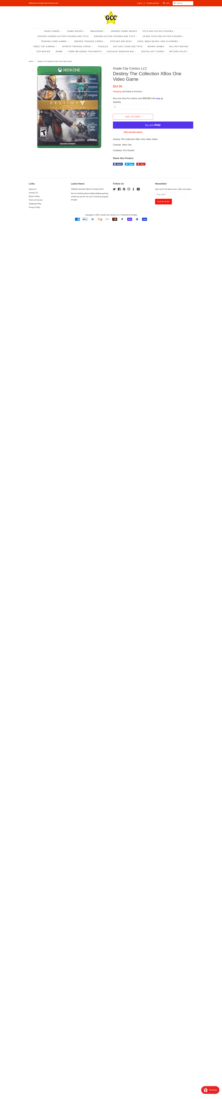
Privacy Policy (34, 207)
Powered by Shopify (129, 215)
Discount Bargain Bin (121, 51)
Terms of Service (36, 200)
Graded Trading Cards (89, 41)
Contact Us (33, 193)
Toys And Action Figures (158, 31)
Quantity (117, 102)
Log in (139, 3)
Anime (59, 51)
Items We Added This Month (85, 51)
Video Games (52, 31)
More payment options (133, 132)
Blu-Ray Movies (178, 46)
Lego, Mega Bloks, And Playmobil (158, 41)
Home (31, 61)
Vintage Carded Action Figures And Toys (63, 36)
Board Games (156, 46)
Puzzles (103, 46)
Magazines (97, 31)
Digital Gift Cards (152, 51)
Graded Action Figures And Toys (115, 36)
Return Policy (178, 51)
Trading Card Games (54, 41)
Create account (152, 3)
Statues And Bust (121, 41)
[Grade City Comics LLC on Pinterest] (124, 190)
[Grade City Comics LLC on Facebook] (119, 190)
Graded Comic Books (124, 31)
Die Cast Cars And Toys (127, 46)
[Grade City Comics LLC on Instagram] (128, 190)
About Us (32, 189)
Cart (168, 3)
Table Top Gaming (44, 46)
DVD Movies (43, 51)
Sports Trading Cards (76, 46)
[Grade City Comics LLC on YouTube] (138, 190)
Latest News (77, 183)
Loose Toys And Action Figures (163, 36)
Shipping (117, 91)
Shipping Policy (35, 204)
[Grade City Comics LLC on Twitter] (114, 190)
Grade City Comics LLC (110, 215)
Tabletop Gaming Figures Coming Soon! (87, 189)
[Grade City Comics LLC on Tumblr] (133, 190)
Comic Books (75, 31)
